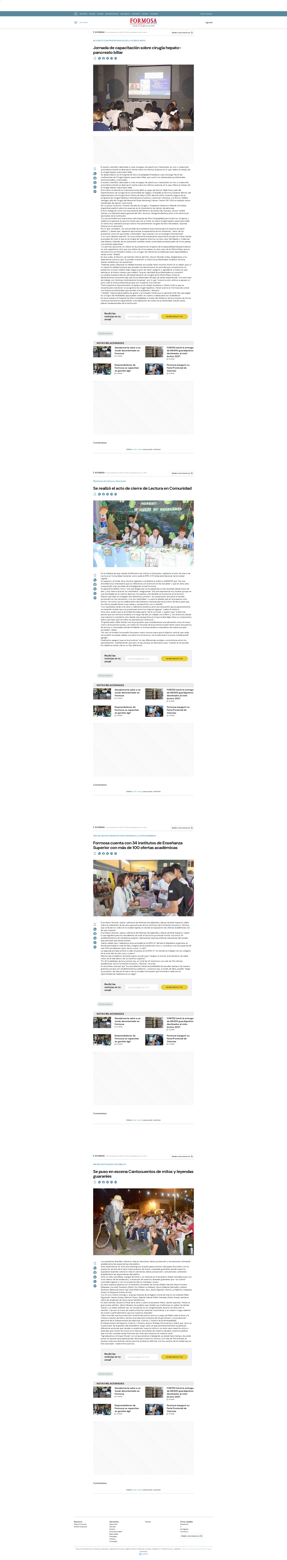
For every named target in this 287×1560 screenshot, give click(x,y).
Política (145, 14)
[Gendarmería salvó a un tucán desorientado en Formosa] (102, 351)
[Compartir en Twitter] (107, 58)
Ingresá (208, 22)
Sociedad (154, 14)
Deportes (83, 14)
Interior (100, 14)
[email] (111, 58)
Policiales (136, 14)
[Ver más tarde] (95, 58)
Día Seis (92, 14)
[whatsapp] (99, 58)
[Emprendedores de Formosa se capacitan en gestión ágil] (102, 369)
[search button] (76, 13)
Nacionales (125, 14)
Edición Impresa (206, 14)
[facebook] (103, 58)
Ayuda (209, 1549)
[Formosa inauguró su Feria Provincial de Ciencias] (154, 369)
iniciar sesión (137, 449)
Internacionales (112, 14)
